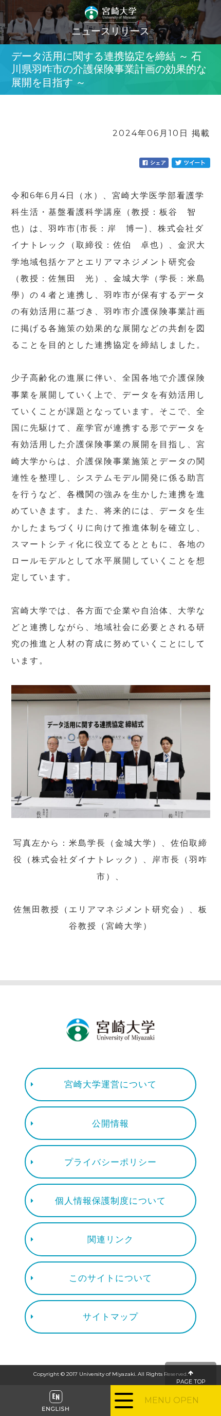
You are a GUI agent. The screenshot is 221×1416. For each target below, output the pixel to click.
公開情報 (110, 1123)
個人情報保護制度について (110, 1200)
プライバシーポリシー (110, 1161)
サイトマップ (110, 1316)
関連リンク (110, 1239)
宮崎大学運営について (110, 1084)
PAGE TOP (191, 1381)
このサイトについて (110, 1277)
